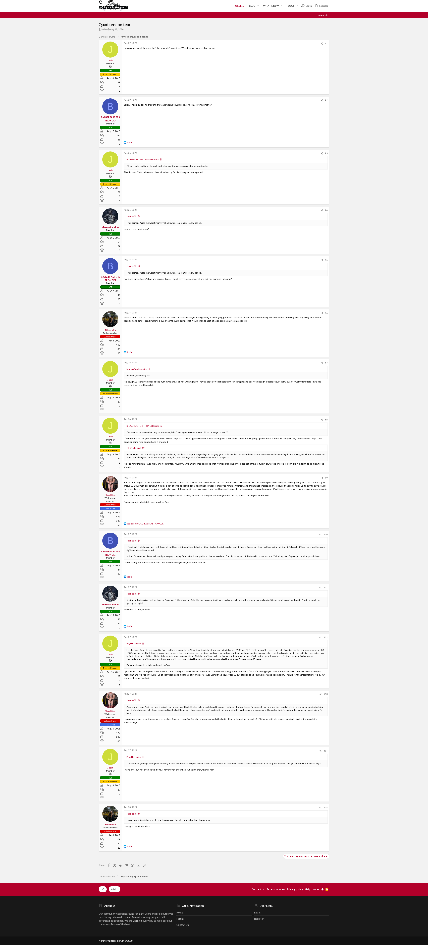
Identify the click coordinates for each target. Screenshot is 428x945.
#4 (326, 210)
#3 (326, 153)
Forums (180, 918)
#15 (326, 807)
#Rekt (114, 889)
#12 (326, 637)
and (145, 523)
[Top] (322, 889)
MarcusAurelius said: (137, 369)
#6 (326, 313)
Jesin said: (131, 216)
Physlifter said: (134, 643)
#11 (326, 587)
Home (179, 912)
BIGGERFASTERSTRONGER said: (143, 159)
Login (257, 912)
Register (259, 918)
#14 (326, 750)
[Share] (322, 43)
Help (307, 889)
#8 (326, 419)
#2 (326, 100)
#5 (326, 260)
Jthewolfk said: (134, 448)
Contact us (182, 924)
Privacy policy (295, 889)
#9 (326, 478)
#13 (326, 694)
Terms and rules (275, 889)
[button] (258, 6)
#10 (326, 534)
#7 (326, 362)
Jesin (103, 29)
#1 (326, 43)
